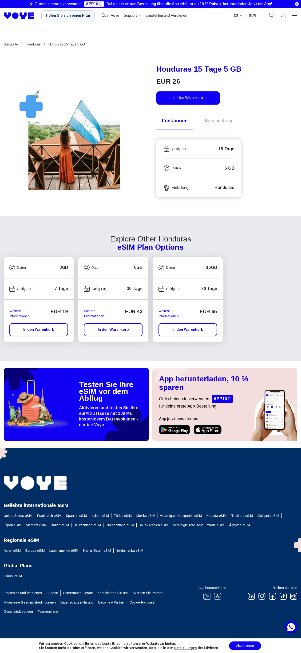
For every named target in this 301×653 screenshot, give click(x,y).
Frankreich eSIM (49, 516)
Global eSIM (13, 576)
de (236, 15)
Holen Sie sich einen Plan (68, 15)
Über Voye (110, 15)
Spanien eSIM (76, 516)
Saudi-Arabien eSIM (153, 525)
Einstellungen (185, 648)
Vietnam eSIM (36, 525)
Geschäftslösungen (18, 611)
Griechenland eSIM (120, 525)
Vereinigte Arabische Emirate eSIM (198, 525)
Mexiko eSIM (145, 516)
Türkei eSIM (123, 516)
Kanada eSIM (216, 516)
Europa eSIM (35, 550)
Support (130, 15)
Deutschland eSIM (87, 525)
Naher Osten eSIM (97, 550)
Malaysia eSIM (268, 516)
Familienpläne (48, 611)
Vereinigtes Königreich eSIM (181, 516)
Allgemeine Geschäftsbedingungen (30, 602)
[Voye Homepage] (19, 15)
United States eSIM (18, 516)
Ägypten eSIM (239, 525)
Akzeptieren (245, 646)
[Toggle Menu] (294, 15)
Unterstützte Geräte (78, 593)
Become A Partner (111, 602)
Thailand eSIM (242, 516)
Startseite (11, 44)
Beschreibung (219, 120)
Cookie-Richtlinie (142, 602)
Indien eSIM (60, 525)
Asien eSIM (12, 550)
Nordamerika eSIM (129, 550)
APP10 (92, 4)
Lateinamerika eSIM (64, 550)
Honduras (33, 44)
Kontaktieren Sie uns (113, 593)
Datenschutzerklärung (77, 602)
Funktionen (175, 120)
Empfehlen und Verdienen (166, 15)
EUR (252, 15)
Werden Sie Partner (148, 593)
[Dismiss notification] (296, 4)
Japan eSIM (12, 525)
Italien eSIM (100, 516)
